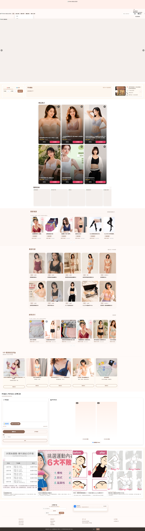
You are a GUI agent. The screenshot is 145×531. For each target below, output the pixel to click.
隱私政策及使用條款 (85, 521)
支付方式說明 (21, 524)
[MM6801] (42, 197)
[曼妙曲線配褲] (106, 369)
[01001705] (59, 197)
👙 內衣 (8, 87)
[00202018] (94, 197)
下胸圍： (5, 91)
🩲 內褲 (18, 87)
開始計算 (20, 91)
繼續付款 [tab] (14, 431)
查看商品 (44, 141)
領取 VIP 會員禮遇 (107, 87)
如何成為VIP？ (30, 89)
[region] (72, 281)
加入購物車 (55, 141)
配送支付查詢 (21, 522)
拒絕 (94, 529)
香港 (3, 434)
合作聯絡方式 (116, 521)
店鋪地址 (52, 522)
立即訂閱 (61, 512)
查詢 (25, 440)
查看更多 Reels (97, 442)
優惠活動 (27, 13)
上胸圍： (12, 91)
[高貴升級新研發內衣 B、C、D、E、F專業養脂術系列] (60, 369)
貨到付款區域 (21, 521)
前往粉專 (104, 506)
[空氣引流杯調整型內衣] (37, 369)
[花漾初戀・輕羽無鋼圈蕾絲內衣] (83, 369)
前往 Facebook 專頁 (15, 423)
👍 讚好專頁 (6, 423)
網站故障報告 (52, 521)
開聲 (58, 106)
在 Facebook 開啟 (85, 439)
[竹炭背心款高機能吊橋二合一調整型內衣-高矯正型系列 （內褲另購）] (14, 369)
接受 (98, 529)
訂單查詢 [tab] (36, 431)
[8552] (76, 197)
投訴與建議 (52, 524)
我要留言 (14, 386)
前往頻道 (4, 426)
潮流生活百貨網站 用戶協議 (87, 522)
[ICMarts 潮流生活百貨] (72, 4)
